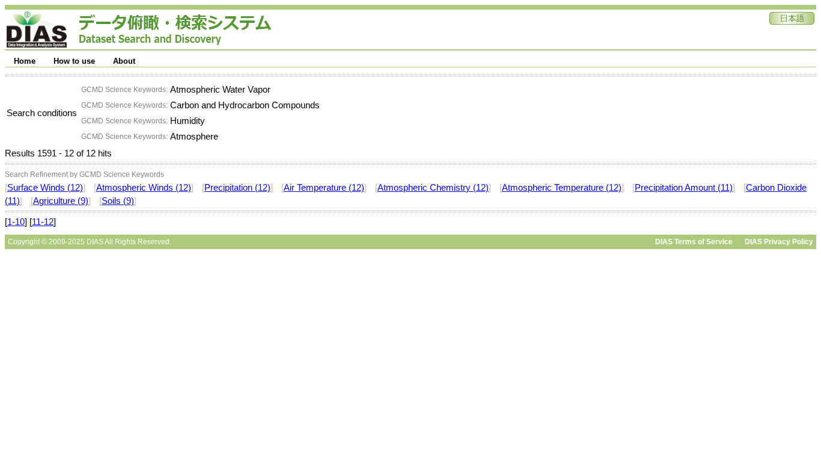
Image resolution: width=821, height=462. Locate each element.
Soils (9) (118, 201)
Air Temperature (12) (324, 187)
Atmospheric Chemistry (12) (433, 187)
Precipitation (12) (237, 187)
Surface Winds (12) (45, 187)
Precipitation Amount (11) (684, 187)
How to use (74, 61)
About (124, 61)
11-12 (42, 222)
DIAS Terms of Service (694, 242)
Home (24, 61)
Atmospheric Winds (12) (143, 187)
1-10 (16, 222)
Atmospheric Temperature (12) (561, 187)
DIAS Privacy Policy (779, 242)
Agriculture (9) (60, 201)
